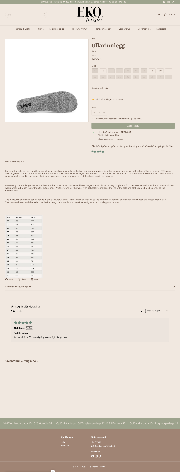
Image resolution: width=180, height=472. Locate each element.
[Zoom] (46, 80)
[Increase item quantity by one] (104, 112)
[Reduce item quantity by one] (94, 112)
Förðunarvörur (79, 28)
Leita (63, 442)
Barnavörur (125, 28)
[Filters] (141, 311)
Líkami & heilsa (57, 28)
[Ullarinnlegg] (18, 388)
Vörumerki (143, 28)
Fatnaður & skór (103, 28)
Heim (93, 38)
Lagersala (161, 28)
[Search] (44, 15)
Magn (94, 107)
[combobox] (26, 15)
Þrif (40, 28)
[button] (97, 151)
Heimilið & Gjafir (22, 28)
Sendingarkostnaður (112, 118)
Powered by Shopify (97, 467)
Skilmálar (65, 445)
